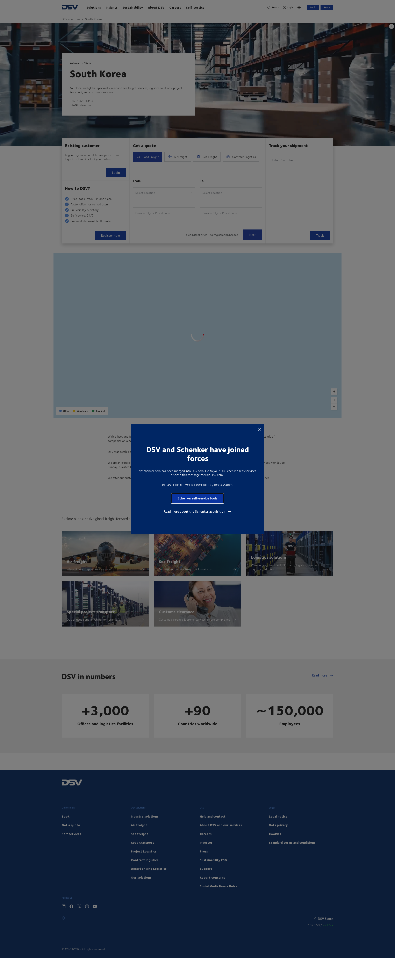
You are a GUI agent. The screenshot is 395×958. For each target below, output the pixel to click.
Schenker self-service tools (197, 498)
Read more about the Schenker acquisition (195, 511)
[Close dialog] (259, 429)
